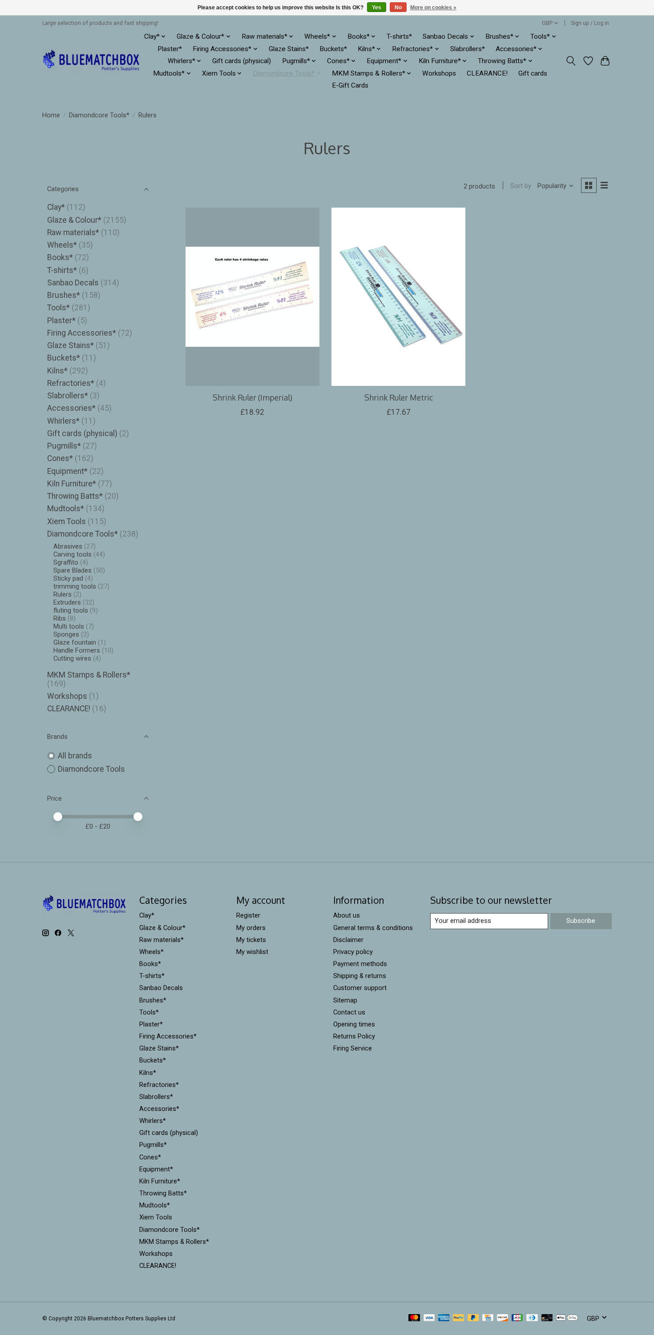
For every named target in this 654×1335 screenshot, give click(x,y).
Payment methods (360, 964)
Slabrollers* (467, 49)
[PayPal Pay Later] (473, 1318)
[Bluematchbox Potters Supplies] (91, 61)
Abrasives (67, 546)
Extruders (67, 602)
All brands (75, 755)
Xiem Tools (66, 521)
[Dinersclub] (532, 1318)
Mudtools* (65, 508)
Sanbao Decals (73, 282)
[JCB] (517, 1318)
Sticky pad (68, 578)
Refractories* (70, 383)
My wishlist (252, 952)
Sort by (520, 186)
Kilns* (57, 370)
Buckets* (333, 49)
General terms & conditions (373, 928)
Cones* (60, 458)
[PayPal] (458, 1318)
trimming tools (74, 586)
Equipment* (67, 471)
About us (346, 915)
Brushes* (63, 295)
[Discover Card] (503, 1318)
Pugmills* (64, 445)
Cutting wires (72, 658)
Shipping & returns (359, 976)
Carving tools (72, 554)
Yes (376, 7)
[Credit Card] (487, 1318)
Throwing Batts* (75, 496)
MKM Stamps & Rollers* (88, 674)
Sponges (66, 634)
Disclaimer (348, 940)
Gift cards (532, 73)
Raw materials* (73, 232)
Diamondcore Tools (91, 769)
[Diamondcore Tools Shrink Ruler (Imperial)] (252, 296)
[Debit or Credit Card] (547, 1318)
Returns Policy (354, 1036)
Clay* (56, 207)
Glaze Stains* (289, 49)
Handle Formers (76, 650)
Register (248, 915)
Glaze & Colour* (74, 220)
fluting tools (70, 610)
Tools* (58, 307)
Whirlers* (63, 421)
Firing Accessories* (81, 333)
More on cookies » (433, 7)
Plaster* (169, 49)
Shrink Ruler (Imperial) (252, 397)
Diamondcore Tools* (99, 115)
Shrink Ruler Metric (398, 397)
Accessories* (71, 408)
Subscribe (580, 921)
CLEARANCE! (487, 73)
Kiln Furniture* (71, 483)
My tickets (251, 940)
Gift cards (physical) (241, 61)
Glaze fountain (74, 642)
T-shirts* (399, 36)
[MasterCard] (414, 1318)
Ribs (59, 618)
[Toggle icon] (571, 61)
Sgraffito (65, 562)
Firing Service (352, 1048)
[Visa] (429, 1318)
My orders (251, 928)
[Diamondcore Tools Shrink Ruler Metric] (398, 296)
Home (51, 115)
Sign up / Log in (590, 23)
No (398, 7)
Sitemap (345, 1000)
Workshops (439, 73)
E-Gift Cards (350, 85)
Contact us (349, 1012)
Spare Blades (72, 570)
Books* (60, 257)
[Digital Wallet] (567, 1318)
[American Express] (444, 1318)
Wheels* (62, 245)
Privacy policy (353, 952)
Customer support (360, 988)
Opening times (354, 1024)
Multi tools (68, 626)
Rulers (62, 594)
